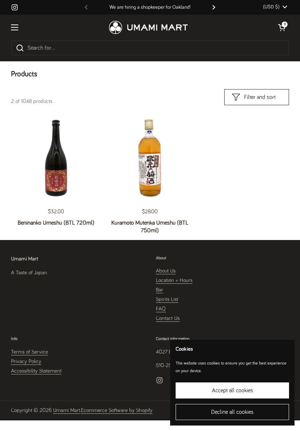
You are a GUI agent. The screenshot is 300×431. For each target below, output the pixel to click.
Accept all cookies (232, 390)
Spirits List (167, 299)
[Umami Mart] (148, 27)
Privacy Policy (26, 361)
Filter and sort (259, 97)
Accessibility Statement (36, 371)
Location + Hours (174, 280)
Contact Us (168, 318)
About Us (166, 271)
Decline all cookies (232, 412)
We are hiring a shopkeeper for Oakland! (150, 7)
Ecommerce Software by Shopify (117, 410)
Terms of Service (29, 352)
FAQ (161, 309)
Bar (159, 290)
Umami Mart (66, 410)
